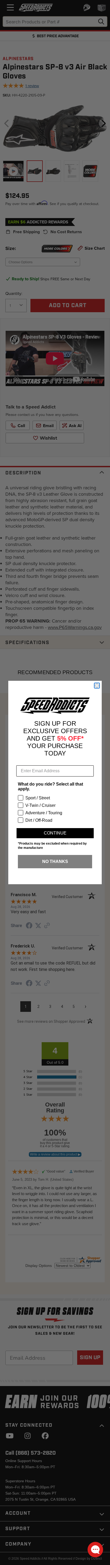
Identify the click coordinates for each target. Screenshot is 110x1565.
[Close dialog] (97, 685)
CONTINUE (55, 833)
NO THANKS (55, 861)
